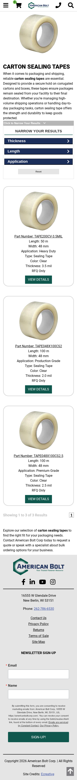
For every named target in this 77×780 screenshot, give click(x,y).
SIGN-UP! (38, 737)
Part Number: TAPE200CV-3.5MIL (38, 236)
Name (12, 685)
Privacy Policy (38, 624)
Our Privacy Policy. (49, 725)
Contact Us (38, 618)
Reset (38, 171)
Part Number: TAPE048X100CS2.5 (38, 456)
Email (12, 665)
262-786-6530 (44, 609)
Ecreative (47, 774)
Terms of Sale (39, 636)
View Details (38, 280)
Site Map (38, 642)
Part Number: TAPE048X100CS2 (38, 346)
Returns (38, 630)
